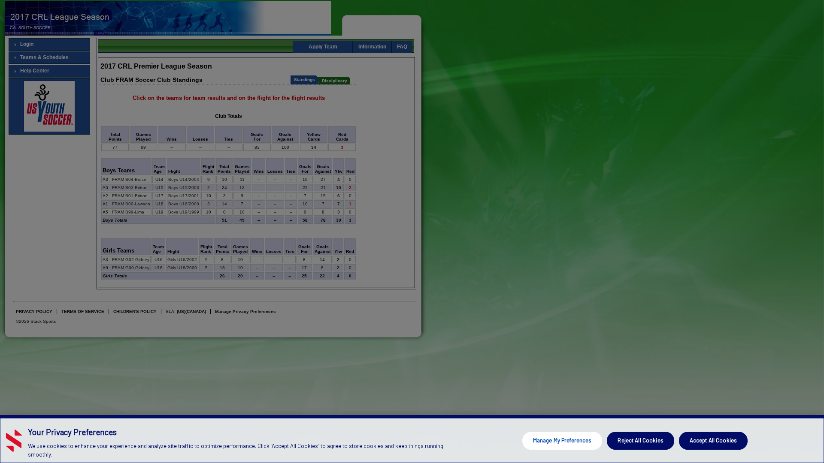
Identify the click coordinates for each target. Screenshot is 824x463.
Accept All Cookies (713, 440)
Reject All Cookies (640, 440)
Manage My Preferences (562, 440)
